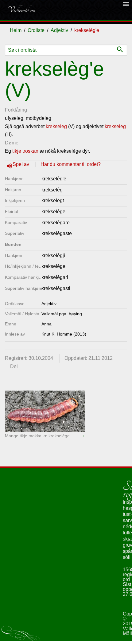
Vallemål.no (21, 10)
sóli (126, 557)
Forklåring (16, 109)
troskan (30, 151)
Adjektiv (59, 30)
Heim (15, 30)
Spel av (21, 164)
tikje (16, 151)
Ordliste (36, 30)
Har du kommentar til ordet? (71, 164)
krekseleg (56, 126)
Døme (11, 142)
